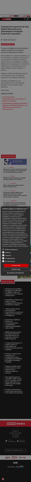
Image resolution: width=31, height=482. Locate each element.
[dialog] (15, 241)
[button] (15, 273)
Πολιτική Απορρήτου (23, 246)
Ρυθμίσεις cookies (12, 246)
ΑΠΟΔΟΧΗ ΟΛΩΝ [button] (16, 265)
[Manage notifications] (3, 479)
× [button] (27, 208)
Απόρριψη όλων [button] (16, 269)
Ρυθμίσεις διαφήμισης (10, 242)
